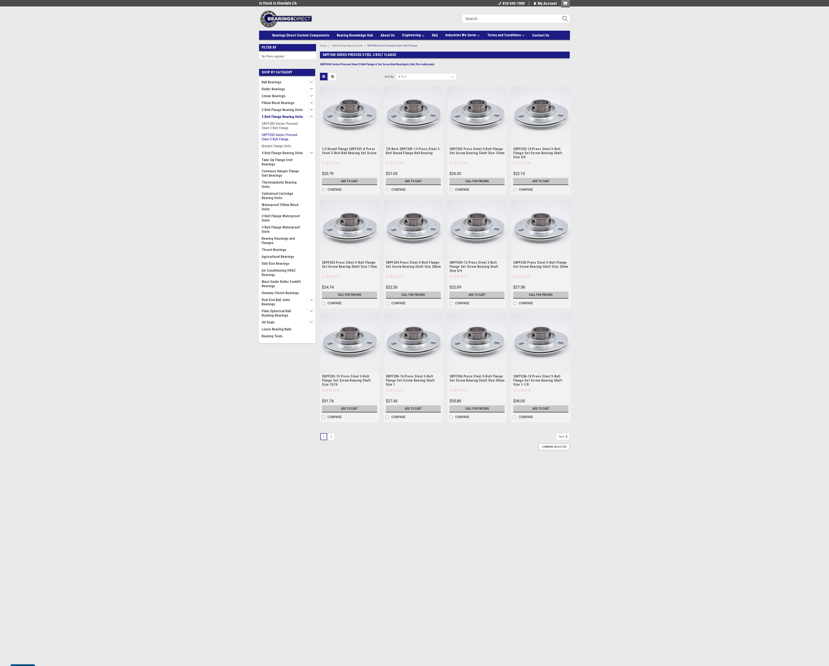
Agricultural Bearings (278, 256)
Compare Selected (554, 446)
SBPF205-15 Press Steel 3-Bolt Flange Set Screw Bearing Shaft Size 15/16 (346, 380)
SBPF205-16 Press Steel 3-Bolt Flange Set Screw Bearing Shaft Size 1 (410, 380)
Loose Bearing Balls (276, 329)
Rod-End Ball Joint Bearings (276, 302)
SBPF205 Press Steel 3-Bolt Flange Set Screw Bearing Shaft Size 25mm (540, 264)
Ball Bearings (271, 82)
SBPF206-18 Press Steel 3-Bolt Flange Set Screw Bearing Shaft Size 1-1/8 (537, 380)
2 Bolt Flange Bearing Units (282, 110)
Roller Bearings (273, 89)
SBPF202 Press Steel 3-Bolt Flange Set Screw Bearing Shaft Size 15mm (477, 151)
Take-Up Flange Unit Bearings (277, 162)
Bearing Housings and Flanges (278, 240)
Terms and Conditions (504, 35)
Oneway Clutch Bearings (280, 293)
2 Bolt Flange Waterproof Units (281, 218)
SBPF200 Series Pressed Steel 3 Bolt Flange (279, 137)
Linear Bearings (273, 96)
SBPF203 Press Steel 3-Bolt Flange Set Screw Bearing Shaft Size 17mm (349, 264)
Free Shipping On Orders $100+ (284, 3)
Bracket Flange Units (276, 146)
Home (323, 45)
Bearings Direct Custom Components (300, 35)
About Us (388, 35)
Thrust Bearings (274, 249)
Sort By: (389, 76)
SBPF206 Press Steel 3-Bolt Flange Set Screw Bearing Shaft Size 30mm (477, 378)
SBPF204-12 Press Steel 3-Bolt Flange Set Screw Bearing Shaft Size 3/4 (473, 266)
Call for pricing (477, 181)
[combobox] (516, 18)
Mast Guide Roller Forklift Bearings (281, 283)
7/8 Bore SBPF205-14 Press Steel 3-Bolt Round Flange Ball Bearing (413, 151)
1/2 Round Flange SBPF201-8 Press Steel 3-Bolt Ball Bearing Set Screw (349, 151)
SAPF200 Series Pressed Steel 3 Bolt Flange (279, 125)
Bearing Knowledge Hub (355, 35)
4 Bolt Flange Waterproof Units (281, 229)
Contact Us (540, 35)
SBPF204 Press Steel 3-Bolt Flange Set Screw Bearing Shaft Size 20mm (413, 264)
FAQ (435, 35)
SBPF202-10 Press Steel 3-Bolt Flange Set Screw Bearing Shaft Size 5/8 (537, 153)
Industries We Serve (461, 35)
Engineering (412, 35)
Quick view (349, 142)
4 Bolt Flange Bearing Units (282, 153)
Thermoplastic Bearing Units (279, 184)
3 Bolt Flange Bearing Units (282, 116)
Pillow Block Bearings (278, 103)
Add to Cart (349, 181)
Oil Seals (268, 322)
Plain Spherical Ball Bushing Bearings (276, 313)
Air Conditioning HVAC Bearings (279, 272)
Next (562, 436)
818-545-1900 (514, 3)
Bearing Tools (272, 336)
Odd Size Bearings (275, 263)
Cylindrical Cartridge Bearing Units (277, 195)
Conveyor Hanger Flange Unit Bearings (280, 173)
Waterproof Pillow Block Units (280, 207)
